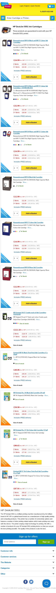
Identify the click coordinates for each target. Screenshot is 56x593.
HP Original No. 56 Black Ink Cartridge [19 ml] (29, 392)
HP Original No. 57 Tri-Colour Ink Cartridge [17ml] (30, 430)
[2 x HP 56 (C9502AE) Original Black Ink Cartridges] (7, 361)
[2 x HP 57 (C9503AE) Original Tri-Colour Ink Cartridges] (7, 478)
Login (21, 6)
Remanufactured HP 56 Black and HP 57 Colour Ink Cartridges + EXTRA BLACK (30, 87)
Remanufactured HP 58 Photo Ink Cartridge (28, 267)
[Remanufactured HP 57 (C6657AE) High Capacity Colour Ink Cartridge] (7, 235)
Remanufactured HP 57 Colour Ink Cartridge (28, 222)
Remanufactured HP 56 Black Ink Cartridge (27, 177)
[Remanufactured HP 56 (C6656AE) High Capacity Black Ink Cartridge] (7, 190)
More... (23, 50)
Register (26, 6)
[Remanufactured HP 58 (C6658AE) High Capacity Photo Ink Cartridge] (7, 280)
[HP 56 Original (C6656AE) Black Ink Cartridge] (7, 401)
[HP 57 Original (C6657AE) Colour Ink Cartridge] (7, 438)
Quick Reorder (35, 6)
